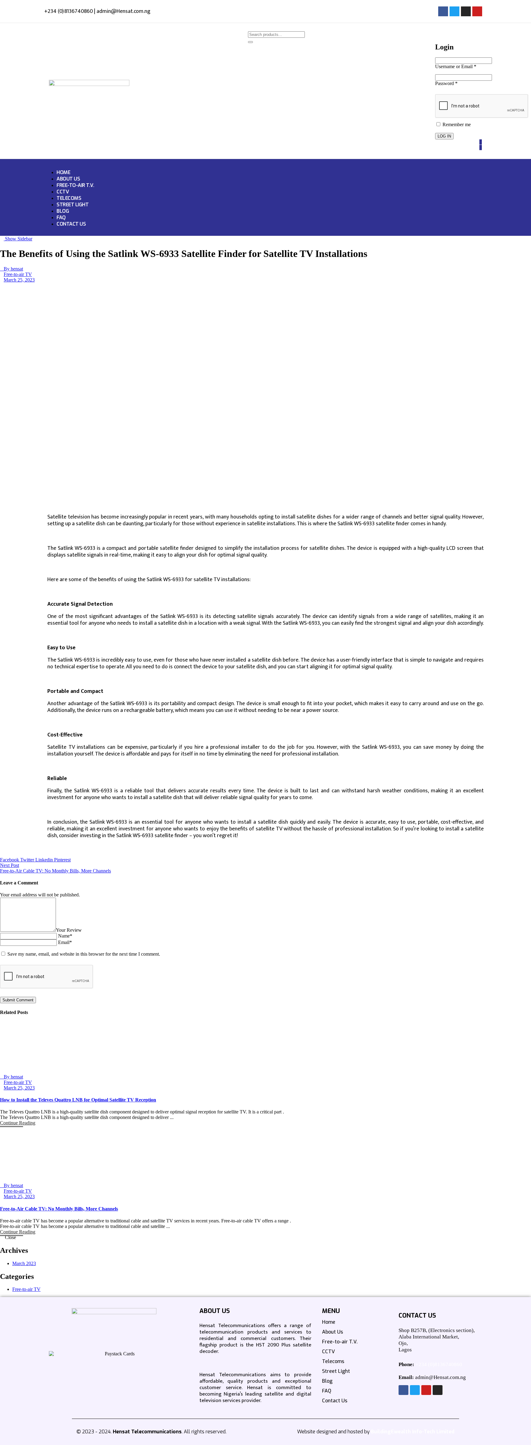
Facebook (10, 859)
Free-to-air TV (18, 274)
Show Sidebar (18, 238)
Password (446, 83)
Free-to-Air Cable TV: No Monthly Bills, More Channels (59, 1208)
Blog (63, 211)
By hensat (13, 268)
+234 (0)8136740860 (438, 1364)
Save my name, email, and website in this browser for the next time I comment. (83, 954)
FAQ (61, 217)
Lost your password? (458, 127)
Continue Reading (17, 1122)
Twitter (27, 859)
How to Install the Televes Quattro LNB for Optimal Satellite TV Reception (78, 1099)
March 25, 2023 (19, 279)
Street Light (72, 204)
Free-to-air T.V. (75, 185)
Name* (65, 935)
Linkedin (44, 859)
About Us (68, 179)
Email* (65, 942)
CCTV (63, 191)
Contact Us (71, 224)
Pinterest (62, 859)
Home (63, 172)
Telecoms (69, 198)
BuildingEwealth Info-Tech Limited (412, 1431)
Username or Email (455, 66)
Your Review (69, 930)
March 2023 (24, 1263)
